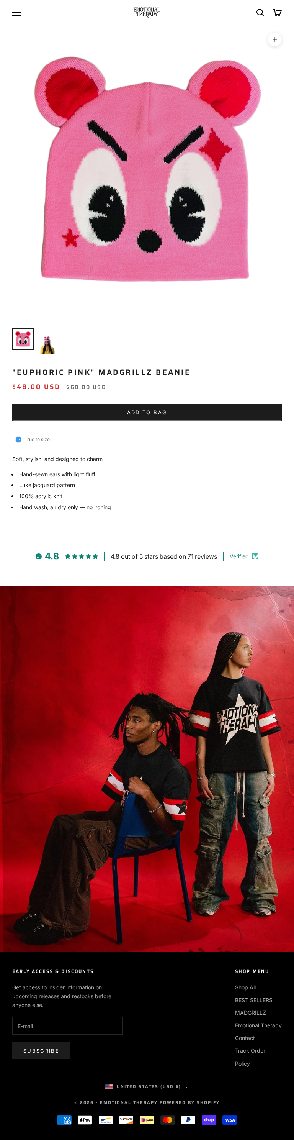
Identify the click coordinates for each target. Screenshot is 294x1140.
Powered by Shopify (190, 1102)
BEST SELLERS (254, 1000)
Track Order (250, 1050)
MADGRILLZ (250, 1012)
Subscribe (41, 1051)
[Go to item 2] (47, 341)
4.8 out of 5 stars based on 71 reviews (164, 556)
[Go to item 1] (23, 339)
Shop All (245, 987)
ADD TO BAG (147, 412)
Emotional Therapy (258, 1025)
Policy (242, 1063)
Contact (245, 1038)
